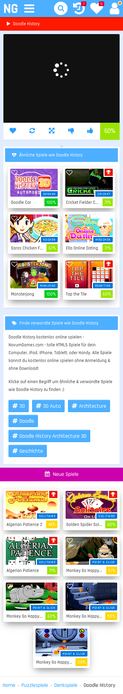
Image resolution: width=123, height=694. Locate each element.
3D (22, 406)
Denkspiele (66, 685)
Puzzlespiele (35, 685)
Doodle (26, 421)
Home (9, 685)
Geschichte (31, 451)
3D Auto (52, 406)
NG (10, 9)
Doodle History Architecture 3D (52, 436)
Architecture (92, 406)
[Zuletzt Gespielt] (79, 9)
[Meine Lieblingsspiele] (96, 9)
